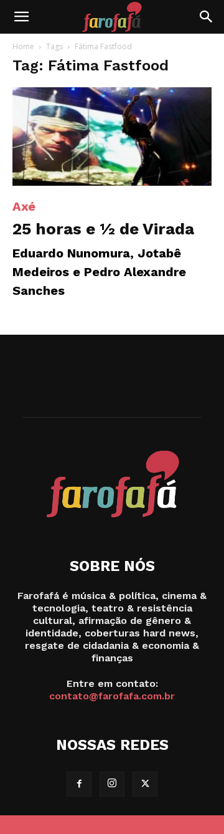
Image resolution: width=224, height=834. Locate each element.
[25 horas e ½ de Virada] (112, 136)
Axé (23, 206)
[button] (21, 17)
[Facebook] (79, 784)
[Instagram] (112, 784)
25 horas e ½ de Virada (103, 228)
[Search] (206, 17)
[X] (145, 784)
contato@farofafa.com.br (112, 696)
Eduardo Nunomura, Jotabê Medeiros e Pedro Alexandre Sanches (99, 272)
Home (23, 46)
